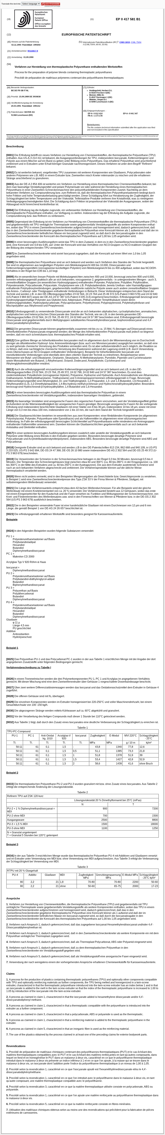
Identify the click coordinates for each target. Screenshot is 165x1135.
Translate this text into (10, 4)
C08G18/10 (124, 42)
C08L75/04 (136, 42)
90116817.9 (33, 51)
